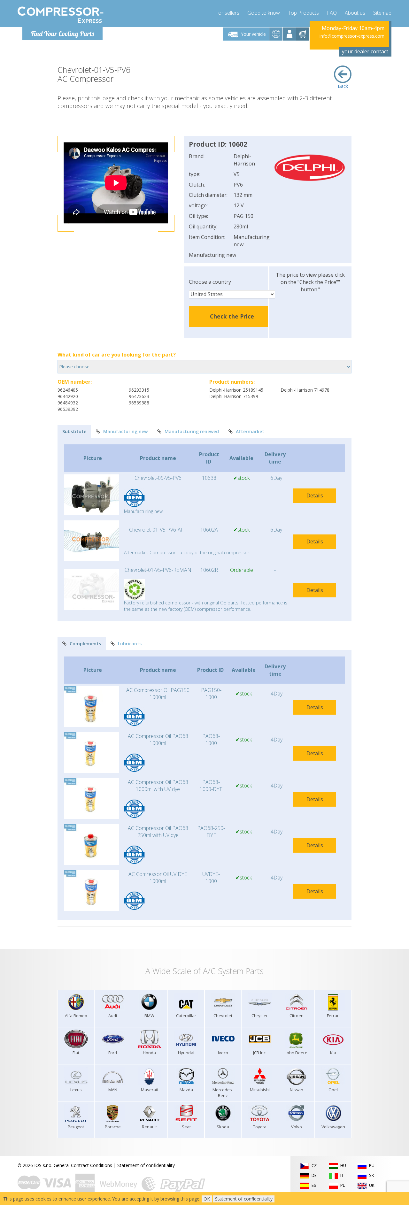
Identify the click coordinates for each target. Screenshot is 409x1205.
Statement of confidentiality (146, 1165)
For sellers (227, 13)
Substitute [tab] (74, 431)
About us (355, 13)
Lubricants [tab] (130, 644)
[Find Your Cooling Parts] (61, 14)
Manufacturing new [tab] (125, 431)
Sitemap (382, 13)
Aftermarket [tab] (250, 431)
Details (314, 495)
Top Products (303, 13)
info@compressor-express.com (352, 36)
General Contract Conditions (83, 1165)
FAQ (332, 13)
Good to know (263, 13)
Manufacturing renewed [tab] (192, 431)
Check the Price (232, 316)
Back (343, 86)
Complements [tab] (85, 644)
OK (207, 1199)
